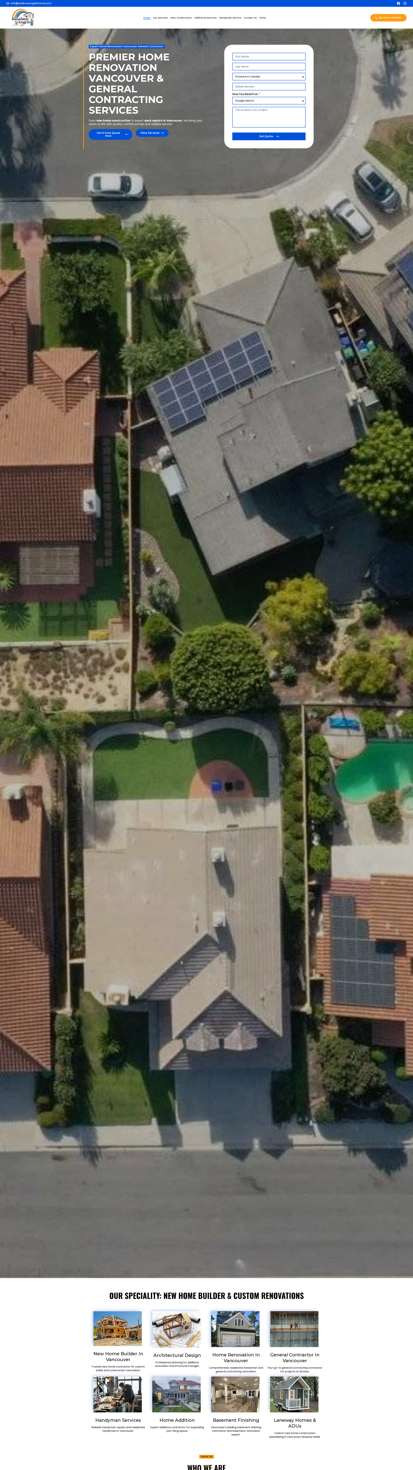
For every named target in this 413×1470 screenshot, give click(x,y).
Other (262, 17)
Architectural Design (177, 1355)
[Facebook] (398, 3)
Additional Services (205, 17)
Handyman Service (230, 17)
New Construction (181, 17)
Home (146, 17)
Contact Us (250, 17)
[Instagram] (405, 3)
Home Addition (177, 1420)
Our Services (160, 17)
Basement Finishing (236, 1420)
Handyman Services (118, 1420)
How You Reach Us (245, 94)
